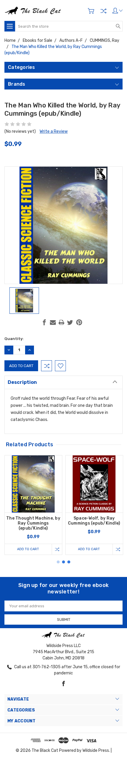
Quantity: (14, 338)
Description (22, 382)
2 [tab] (63, 561)
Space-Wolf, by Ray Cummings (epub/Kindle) (94, 521)
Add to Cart (28, 549)
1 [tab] (58, 561)
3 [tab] (68, 561)
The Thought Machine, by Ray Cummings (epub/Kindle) (33, 523)
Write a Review (54, 131)
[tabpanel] (33, 505)
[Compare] (103, 11)
